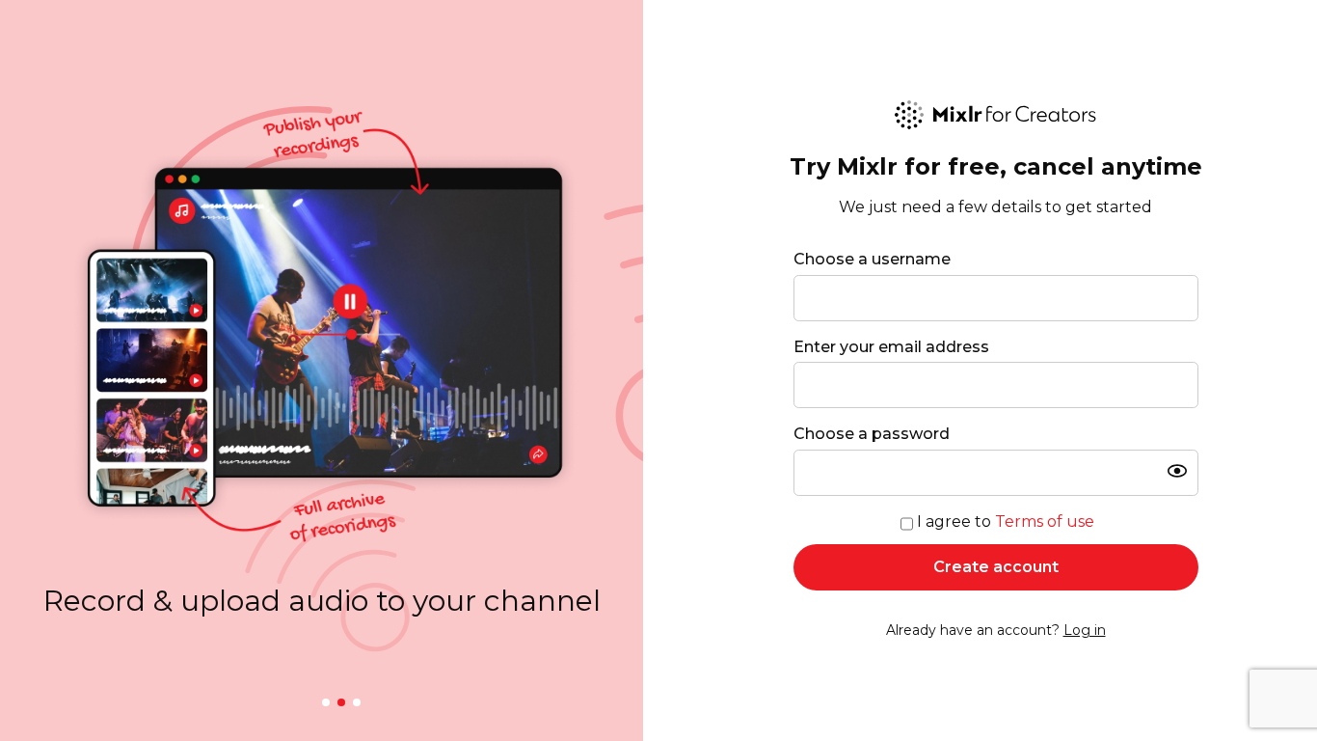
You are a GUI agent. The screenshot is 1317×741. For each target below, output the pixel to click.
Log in (1084, 630)
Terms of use (1044, 521)
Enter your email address (891, 347)
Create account (996, 567)
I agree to (1005, 521)
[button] (326, 702)
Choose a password (871, 434)
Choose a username (872, 259)
